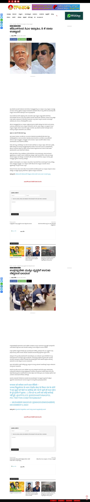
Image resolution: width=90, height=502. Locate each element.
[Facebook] (9, 1)
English (53, 500)
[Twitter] (1, 17)
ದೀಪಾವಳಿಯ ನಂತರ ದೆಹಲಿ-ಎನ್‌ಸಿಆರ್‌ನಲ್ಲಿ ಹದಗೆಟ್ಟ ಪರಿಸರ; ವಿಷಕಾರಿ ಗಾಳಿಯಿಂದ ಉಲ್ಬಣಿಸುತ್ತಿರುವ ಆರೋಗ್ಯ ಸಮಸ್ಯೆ (48, 259)
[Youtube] (18, 1)
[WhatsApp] (1, 20)
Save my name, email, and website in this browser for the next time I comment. (30, 198)
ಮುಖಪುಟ (14, 24)
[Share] (1, 27)
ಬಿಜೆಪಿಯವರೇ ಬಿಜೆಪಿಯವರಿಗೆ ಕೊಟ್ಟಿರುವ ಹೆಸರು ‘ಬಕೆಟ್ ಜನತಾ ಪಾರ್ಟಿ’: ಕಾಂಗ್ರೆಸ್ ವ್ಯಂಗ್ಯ (32, 174)
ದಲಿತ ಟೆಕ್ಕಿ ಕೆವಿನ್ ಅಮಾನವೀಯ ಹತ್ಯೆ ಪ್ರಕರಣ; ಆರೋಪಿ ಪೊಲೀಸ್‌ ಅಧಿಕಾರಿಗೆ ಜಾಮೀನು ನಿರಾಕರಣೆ (32, 259)
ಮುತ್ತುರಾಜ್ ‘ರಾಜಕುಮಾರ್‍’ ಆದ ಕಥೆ (15, 257)
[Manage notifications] (87, 499)
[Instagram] (12, 1)
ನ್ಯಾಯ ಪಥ (13, 248)
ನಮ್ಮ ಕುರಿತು (61, 500)
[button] (56, 15)
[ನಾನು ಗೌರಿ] (15, 234)
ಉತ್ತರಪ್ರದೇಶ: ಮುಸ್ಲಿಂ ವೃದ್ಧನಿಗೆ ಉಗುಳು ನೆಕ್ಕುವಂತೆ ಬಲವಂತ (21, 223)
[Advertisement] (33, 86)
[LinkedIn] (1, 22)
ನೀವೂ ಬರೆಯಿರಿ (69, 500)
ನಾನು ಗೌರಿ (13, 36)
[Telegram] (15, 1)
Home (11, 24)
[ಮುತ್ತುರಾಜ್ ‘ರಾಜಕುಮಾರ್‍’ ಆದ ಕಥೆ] (17, 251)
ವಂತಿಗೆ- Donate (77, 500)
